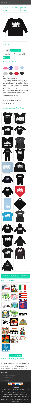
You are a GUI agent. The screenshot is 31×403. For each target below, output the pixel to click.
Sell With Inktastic (7, 381)
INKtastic (20, 391)
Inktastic (4, 2)
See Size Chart (15, 50)
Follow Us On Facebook (9, 375)
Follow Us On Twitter (8, 377)
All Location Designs (15, 355)
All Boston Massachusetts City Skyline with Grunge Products (15, 276)
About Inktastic (6, 379)
